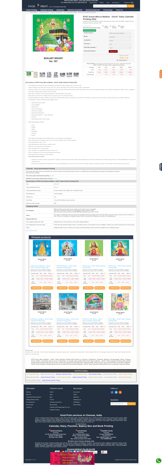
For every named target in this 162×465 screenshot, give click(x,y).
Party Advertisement (90, 51)
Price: (122, 58)
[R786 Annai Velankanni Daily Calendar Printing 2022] (42, 252)
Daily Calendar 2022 (91, 352)
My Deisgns (76, 402)
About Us (119, 10)
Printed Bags (108, 10)
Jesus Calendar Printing (110, 377)
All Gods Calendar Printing (80, 374)
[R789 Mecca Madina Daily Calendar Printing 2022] (68, 305)
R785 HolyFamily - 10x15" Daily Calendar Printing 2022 (67, 266)
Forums (52, 399)
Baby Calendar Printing (125, 377)
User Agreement (30, 402)
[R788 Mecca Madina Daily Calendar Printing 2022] (42, 305)
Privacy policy (29, 404)
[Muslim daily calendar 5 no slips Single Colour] (76, 75)
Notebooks (60, 10)
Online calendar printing (46, 352)
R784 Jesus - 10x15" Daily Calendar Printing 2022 (94, 266)
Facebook (112, 392)
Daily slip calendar (61, 352)
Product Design (88, 32)
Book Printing (76, 404)
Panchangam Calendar (105, 352)
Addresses (76, 397)
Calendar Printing (46, 10)
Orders (75, 394)
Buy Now (52, 175)
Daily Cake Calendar (30, 354)
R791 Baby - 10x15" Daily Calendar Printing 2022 (120, 320)
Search (52, 392)
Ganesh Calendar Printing (125, 374)
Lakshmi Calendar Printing (48, 377)
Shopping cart (77, 399)
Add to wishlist (106, 27)
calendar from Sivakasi (76, 352)
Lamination (87, 40)
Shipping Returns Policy (32, 399)
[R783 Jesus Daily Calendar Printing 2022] (120, 252)
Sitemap (28, 392)
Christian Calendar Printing (95, 377)
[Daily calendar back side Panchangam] (36, 75)
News (51, 394)
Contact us (29, 407)
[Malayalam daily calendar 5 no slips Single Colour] (56, 75)
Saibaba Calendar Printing (80, 377)
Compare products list (56, 402)
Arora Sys (33, 459)
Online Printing (31, 10)
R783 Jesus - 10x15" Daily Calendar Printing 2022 (120, 266)
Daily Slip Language (90, 47)
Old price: (122, 55)
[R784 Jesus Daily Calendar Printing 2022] (94, 252)
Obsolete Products (55, 409)
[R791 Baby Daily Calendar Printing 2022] (120, 305)
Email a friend (122, 26)
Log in (107, 2)
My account (76, 392)
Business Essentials (75, 10)
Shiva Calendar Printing (95, 374)
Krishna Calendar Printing (110, 374)
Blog (51, 397)
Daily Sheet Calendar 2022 (121, 352)
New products (53, 404)
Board (85, 36)
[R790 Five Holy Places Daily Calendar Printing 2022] (94, 305)
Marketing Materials (93, 10)
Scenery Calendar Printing (33, 380)
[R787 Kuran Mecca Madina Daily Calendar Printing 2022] (29, 75)
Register (102, 2)
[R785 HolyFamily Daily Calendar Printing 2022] (68, 252)
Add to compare (114, 26)
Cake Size (87, 43)
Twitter (116, 392)
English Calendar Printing (47, 374)
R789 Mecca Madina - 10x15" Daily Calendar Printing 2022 (68, 320)
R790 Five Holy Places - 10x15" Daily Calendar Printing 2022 (93, 320)
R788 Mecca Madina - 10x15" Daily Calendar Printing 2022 (42, 320)
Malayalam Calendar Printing (63, 374)
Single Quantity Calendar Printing (51, 380)
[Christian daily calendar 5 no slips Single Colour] (63, 75)
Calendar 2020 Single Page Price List (60, 407)
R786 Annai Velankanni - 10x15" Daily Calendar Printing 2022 (41, 266)
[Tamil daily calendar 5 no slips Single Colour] (42, 75)
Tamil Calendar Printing (32, 374)
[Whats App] (158, 460)
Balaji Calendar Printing (32, 377)
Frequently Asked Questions (33, 397)
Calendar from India (30, 352)
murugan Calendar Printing (63, 377)
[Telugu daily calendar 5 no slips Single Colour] (69, 75)
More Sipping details (31, 230)
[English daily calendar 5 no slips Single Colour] (49, 75)
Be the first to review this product (91, 27)
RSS (120, 392)
